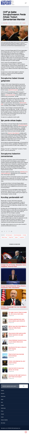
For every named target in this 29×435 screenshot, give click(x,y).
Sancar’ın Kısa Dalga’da (13, 133)
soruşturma (22, 237)
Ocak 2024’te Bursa (23, 125)
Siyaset (24, 23)
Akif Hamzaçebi (9, 235)
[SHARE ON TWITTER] (2, 231)
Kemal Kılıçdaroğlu (17, 235)
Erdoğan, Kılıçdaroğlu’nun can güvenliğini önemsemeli (13, 308)
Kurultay (24, 235)
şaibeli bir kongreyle (13, 90)
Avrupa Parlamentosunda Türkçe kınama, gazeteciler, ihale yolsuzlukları (13, 286)
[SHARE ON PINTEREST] (9, 231)
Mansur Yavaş (4, 237)
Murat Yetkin (5, 23)
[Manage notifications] (26, 432)
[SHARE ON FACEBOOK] (4, 231)
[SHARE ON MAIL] (11, 231)
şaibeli (16, 237)
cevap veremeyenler (10, 95)
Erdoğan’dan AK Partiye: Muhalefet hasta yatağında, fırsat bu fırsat (13, 265)
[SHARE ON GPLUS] (7, 231)
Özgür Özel (11, 237)
